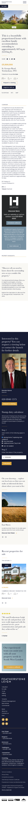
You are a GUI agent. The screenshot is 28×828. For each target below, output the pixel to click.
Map (17, 93)
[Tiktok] (3, 719)
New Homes (5, 703)
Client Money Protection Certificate (10, 779)
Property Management (9, 701)
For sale (4, 689)
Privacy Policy (5, 774)
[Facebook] (7, 59)
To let (3, 691)
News (3, 709)
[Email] (14, 59)
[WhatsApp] (12, 59)
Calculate (6, 463)
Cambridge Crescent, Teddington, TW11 (14, 591)
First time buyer (8, 441)
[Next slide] (6, 537)
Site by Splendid (6, 790)
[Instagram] (3, 723)
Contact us (5, 713)
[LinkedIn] (6, 723)
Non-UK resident (9, 446)
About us (4, 711)
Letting (4, 695)
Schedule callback (14, 223)
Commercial (5, 705)
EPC (12, 93)
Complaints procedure (7, 777)
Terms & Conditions (7, 772)
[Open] (24, 2)
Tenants (4, 699)
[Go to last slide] (3, 537)
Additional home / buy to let (12, 443)
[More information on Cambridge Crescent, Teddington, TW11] (14, 574)
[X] (9, 59)
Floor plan (5, 93)
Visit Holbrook (14, 246)
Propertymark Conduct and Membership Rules (13, 782)
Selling (4, 693)
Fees (3, 715)
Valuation (5, 687)
